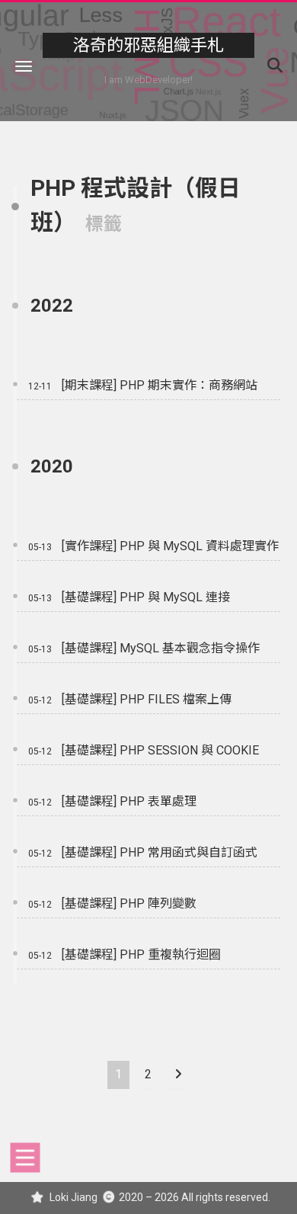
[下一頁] (178, 1075)
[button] (24, 66)
